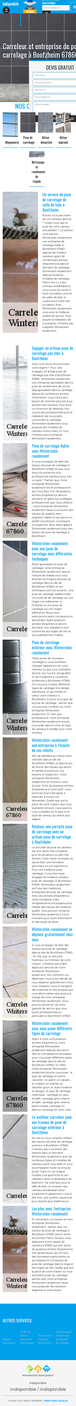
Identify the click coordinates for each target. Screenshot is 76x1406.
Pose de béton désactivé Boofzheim (27, 1337)
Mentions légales (56, 1400)
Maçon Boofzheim (9, 1341)
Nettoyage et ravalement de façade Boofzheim (64, 1337)
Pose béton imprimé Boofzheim (45, 1339)
